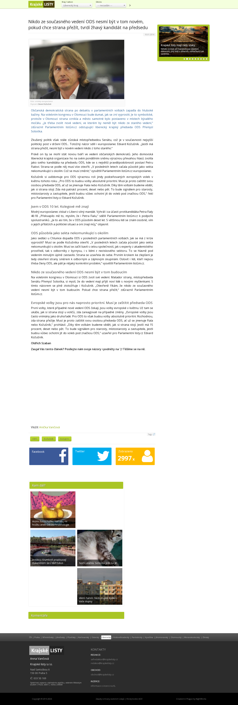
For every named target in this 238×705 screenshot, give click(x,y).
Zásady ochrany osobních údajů (110, 699)
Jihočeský (60, 637)
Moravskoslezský (192, 637)
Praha (37, 637)
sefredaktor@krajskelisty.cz (104, 659)
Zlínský (205, 637)
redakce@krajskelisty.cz (102, 663)
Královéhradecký (121, 637)
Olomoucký (176, 637)
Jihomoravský (162, 637)
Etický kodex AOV (134, 699)
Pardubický (137, 637)
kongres (64, 438)
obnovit (129, 5)
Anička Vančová (49, 427)
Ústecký (95, 637)
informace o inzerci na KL (103, 685)
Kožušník (48, 438)
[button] (77, 5)
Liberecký (106, 637)
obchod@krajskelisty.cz (102, 674)
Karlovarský (83, 637)
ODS (34, 438)
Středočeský (48, 637)
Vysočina (149, 637)
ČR (30, 637)
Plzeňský (71, 637)
